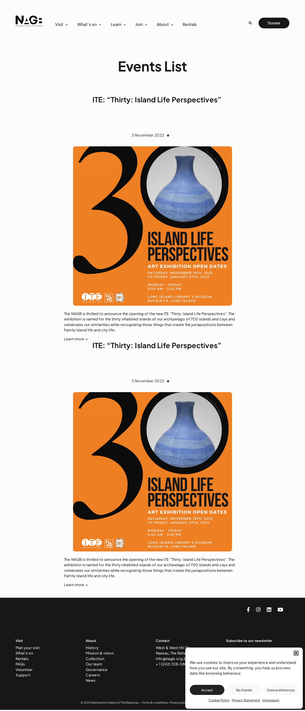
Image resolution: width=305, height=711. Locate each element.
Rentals (190, 24)
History (92, 647)
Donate (274, 23)
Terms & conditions (155, 702)
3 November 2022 (148, 135)
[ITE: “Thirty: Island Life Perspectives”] (152, 226)
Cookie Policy (219, 700)
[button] (296, 653)
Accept (207, 690)
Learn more (74, 339)
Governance (96, 669)
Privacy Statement (246, 700)
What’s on (24, 653)
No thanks (244, 690)
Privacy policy (178, 702)
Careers (93, 675)
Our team (94, 664)
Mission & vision (100, 653)
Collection (95, 658)
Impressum (270, 700)
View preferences (281, 690)
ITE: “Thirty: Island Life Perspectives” (157, 99)
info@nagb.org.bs (172, 658)
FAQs (20, 664)
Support (23, 675)
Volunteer (24, 669)
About (163, 24)
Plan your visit (28, 647)
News (91, 680)
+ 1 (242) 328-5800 (173, 664)
